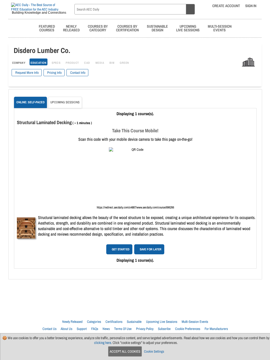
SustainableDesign (157, 28)
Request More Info (27, 72)
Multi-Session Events (195, 321)
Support (82, 329)
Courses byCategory (98, 28)
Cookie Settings (154, 351)
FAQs (94, 329)
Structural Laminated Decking (44, 122)
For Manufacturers (216, 329)
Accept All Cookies (125, 351)
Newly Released (72, 321)
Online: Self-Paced (30, 102)
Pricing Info (54, 72)
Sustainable (134, 321)
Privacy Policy (144, 329)
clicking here (102, 342)
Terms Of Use (123, 329)
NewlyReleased (71, 28)
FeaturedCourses (47, 28)
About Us (66, 329)
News (106, 329)
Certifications (113, 321)
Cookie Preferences (187, 329)
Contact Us (49, 329)
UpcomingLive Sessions (188, 28)
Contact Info (77, 72)
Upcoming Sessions (65, 102)
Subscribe (164, 329)
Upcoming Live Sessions (161, 321)
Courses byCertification (127, 28)
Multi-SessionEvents (220, 28)
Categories (94, 321)
